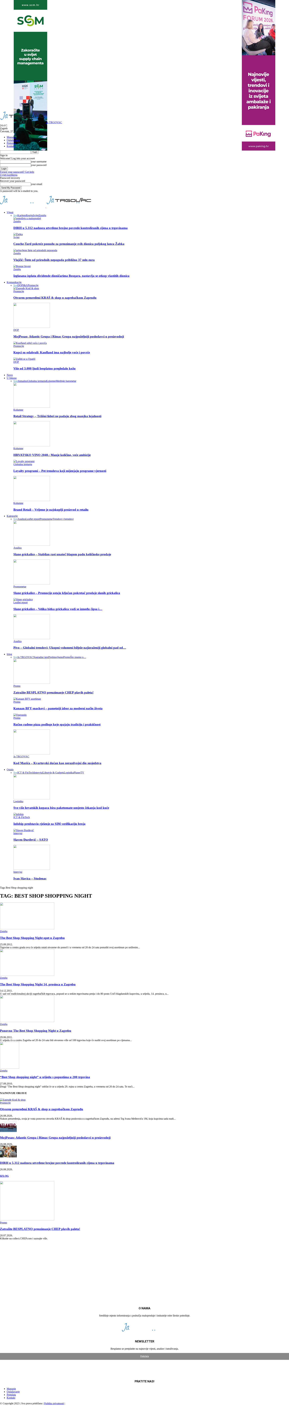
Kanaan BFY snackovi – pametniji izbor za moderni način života (58, 708)
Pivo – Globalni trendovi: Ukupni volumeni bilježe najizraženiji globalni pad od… (69, 647)
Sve (15, 215)
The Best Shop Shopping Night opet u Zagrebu (32, 938)
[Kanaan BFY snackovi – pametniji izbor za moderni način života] (27, 698)
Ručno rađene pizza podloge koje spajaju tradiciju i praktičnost (57, 724)
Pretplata (11, 143)
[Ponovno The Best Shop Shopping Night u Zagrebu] (27, 1021)
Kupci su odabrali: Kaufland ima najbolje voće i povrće (51, 352)
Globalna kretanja (36, 381)
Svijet (36, 215)
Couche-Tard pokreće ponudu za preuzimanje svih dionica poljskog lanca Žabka (68, 244)
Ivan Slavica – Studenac (29, 878)
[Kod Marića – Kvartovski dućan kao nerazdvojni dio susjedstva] (31, 753)
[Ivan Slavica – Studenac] (31, 869)
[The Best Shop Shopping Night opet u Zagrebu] (27, 928)
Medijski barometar (66, 381)
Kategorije (12, 516)
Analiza (21, 519)
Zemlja (42, 215)
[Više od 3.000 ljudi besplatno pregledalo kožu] (24, 358)
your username (38, 161)
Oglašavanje (13, 140)
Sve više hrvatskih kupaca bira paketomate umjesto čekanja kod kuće (61, 807)
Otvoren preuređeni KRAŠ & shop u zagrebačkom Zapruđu (55, 297)
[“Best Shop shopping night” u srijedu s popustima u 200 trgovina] (9, 1067)
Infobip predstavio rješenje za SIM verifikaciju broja (49, 824)
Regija (29, 215)
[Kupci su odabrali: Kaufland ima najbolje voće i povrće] (30, 343)
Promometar (46, 519)
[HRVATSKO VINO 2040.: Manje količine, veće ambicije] (31, 445)
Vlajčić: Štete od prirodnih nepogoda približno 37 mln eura (54, 260)
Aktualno (22, 381)
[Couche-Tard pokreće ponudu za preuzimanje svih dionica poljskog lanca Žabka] (18, 234)
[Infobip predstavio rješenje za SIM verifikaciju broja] (18, 814)
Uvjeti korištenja (8, 174)
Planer (77, 772)
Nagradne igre (40, 657)
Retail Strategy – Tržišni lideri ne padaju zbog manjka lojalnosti (57, 416)
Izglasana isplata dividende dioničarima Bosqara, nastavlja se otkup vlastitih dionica (71, 276)
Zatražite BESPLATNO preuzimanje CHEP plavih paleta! (53, 692)
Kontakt (11, 146)
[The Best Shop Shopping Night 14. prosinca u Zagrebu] (27, 974)
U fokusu (12, 378)
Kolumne (51, 381)
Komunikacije (14, 282)
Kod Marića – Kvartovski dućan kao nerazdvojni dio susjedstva (57, 763)
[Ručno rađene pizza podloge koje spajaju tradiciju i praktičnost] (20, 714)
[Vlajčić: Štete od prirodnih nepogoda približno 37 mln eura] (35, 250)
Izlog (9, 654)
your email (36, 184)
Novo (10, 375)
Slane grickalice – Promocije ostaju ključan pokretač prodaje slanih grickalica (66, 593)
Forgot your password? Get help (17, 171)
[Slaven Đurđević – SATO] (23, 830)
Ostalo (10, 769)
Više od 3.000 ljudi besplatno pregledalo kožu (44, 368)
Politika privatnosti (54, 1403)
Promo (66, 657)
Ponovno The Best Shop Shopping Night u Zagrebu (35, 1030)
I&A (25, 285)
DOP (20, 285)
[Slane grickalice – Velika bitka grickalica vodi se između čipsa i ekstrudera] (23, 599)
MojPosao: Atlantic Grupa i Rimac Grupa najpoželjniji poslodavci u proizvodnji (68, 336)
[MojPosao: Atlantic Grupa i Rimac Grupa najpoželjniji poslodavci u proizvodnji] (31, 327)
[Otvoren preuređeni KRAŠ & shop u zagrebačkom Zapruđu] (26, 288)
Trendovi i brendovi (63, 519)
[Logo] (23, 206)
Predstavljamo (55, 657)
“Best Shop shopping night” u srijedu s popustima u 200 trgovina (45, 1077)
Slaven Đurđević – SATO (30, 839)
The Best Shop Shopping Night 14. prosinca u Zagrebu (38, 984)
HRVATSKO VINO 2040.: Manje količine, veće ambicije (52, 455)
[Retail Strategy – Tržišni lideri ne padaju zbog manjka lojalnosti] (31, 406)
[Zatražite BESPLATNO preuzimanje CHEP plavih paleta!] (31, 682)
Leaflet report (33, 519)
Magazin (11, 137)
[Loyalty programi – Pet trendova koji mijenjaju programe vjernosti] (23, 461)
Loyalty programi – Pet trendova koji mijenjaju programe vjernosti (59, 471)
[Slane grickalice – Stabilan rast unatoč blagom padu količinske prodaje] (31, 544)
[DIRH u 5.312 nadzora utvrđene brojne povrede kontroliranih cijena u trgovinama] (27, 218)
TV (82, 772)
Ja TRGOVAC (25, 657)
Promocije (33, 285)
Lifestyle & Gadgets (53, 772)
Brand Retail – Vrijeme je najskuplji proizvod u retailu (50, 509)
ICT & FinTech (25, 772)
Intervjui (38, 772)
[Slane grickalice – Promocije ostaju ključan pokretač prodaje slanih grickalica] (31, 583)
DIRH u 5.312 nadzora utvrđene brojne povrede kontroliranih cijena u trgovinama (70, 228)
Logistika (69, 772)
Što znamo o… (78, 657)
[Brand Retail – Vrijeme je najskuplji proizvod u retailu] (31, 500)
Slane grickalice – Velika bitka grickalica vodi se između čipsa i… (57, 609)
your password (38, 165)
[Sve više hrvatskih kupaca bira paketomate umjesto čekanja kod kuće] (31, 798)
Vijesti (10, 212)
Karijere (21, 215)
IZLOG (4, 1175)
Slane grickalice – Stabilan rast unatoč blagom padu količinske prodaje (62, 554)
